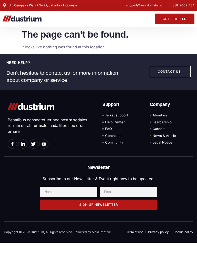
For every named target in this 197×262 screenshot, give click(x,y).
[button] (148, 19)
